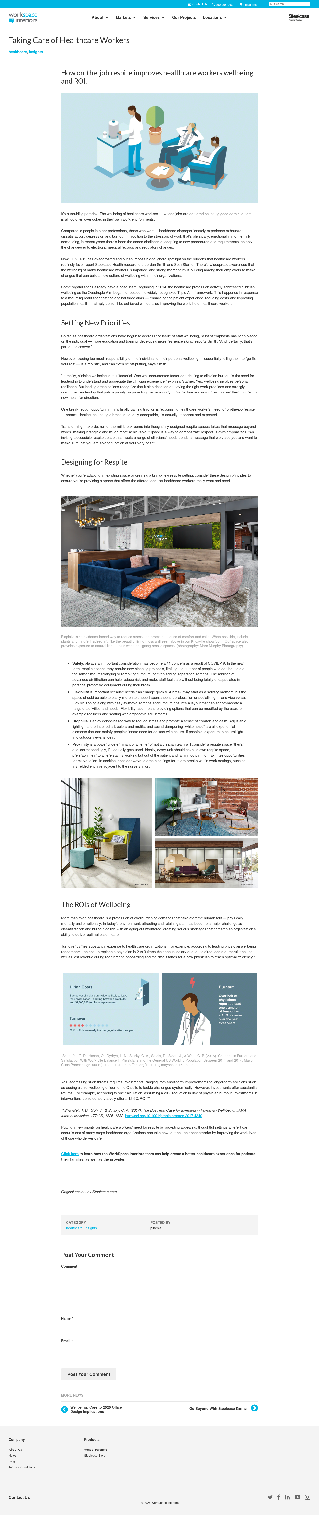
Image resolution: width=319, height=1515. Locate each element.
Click (65, 1153)
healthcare (18, 51)
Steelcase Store (95, 1455)
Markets (123, 17)
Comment (69, 1266)
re (77, 1153)
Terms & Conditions (22, 1467)
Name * (67, 1318)
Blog (12, 1461)
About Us (15, 1449)
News (12, 1455)
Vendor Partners (95, 1449)
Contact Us (199, 4)
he (72, 1153)
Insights (36, 51)
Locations (212, 17)
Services (151, 17)
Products (92, 1439)
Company (17, 1439)
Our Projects (184, 17)
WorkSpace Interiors (165, 1502)
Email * (67, 1340)
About (97, 17)
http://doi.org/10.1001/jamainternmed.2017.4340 (163, 1115)
